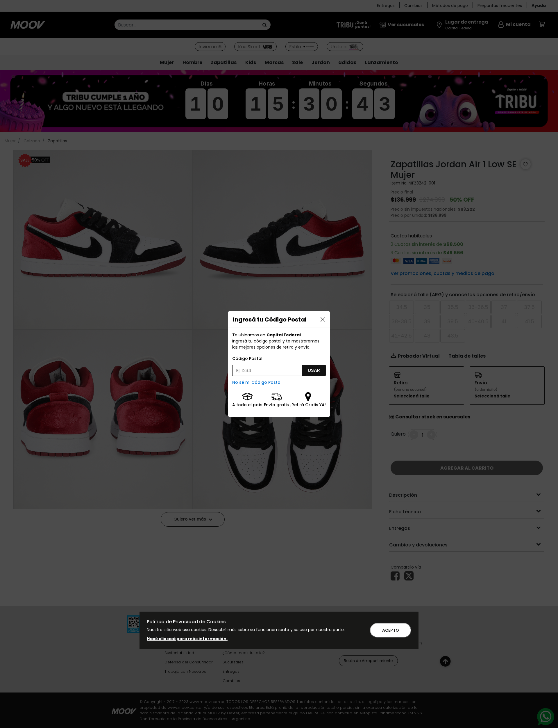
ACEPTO (390, 630)
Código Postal (247, 358)
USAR (314, 370)
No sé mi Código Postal (257, 382)
